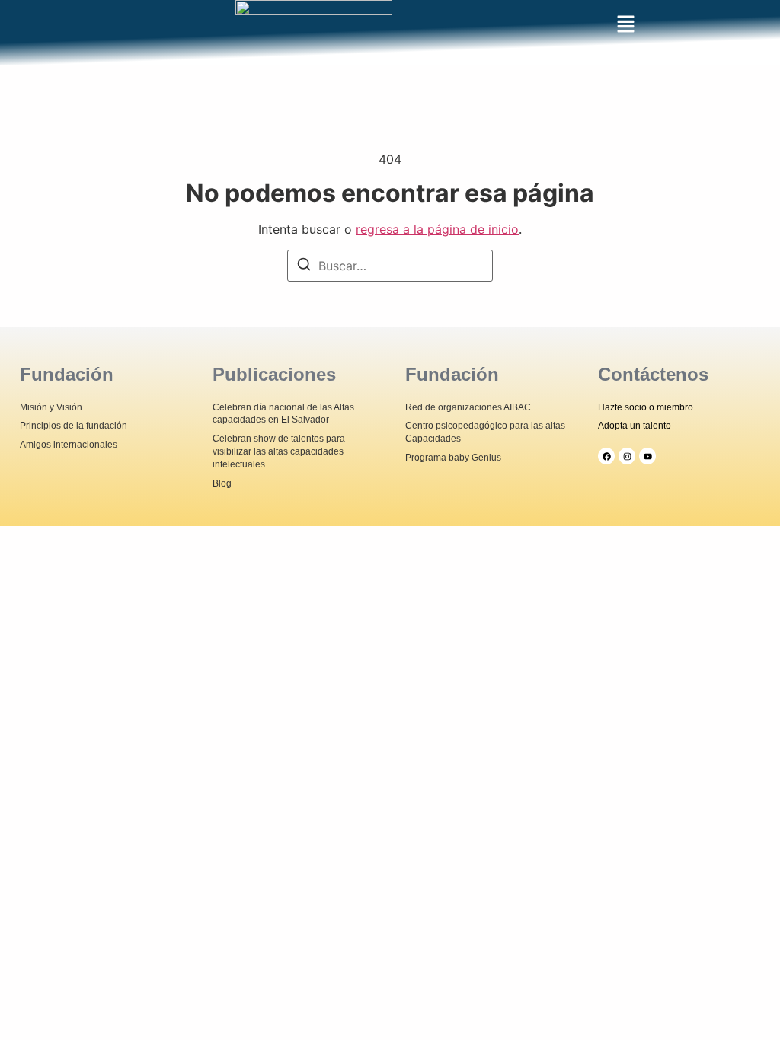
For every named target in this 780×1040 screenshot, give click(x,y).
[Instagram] (627, 456)
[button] (625, 24)
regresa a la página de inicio (437, 229)
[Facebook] (606, 456)
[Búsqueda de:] (390, 266)
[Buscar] (304, 266)
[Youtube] (647, 456)
